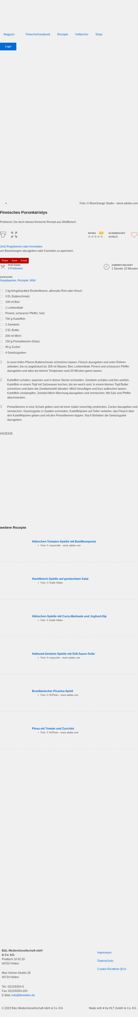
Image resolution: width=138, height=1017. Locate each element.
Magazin (9, 34)
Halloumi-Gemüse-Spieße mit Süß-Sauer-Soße (63, 653)
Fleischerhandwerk (38, 34)
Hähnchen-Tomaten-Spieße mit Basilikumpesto (64, 541)
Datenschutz (105, 960)
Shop (98, 34)
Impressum (104, 952)
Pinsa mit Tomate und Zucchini (53, 728)
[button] (14, 234)
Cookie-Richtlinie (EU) (111, 969)
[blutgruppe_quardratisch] (45, 480)
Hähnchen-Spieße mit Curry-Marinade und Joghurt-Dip (69, 616)
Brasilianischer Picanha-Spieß (52, 691)
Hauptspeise (8, 280)
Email (24, 260)
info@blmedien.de (23, 995)
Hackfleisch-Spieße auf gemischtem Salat (60, 578)
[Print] (3, 234)
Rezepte (62, 34)
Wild (33, 280)
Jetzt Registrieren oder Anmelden (21, 246)
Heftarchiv (81, 34)
